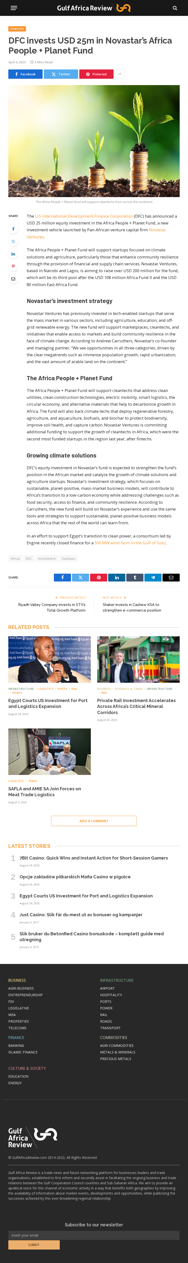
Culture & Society (27, 1068)
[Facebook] (13, 229)
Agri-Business (21, 988)
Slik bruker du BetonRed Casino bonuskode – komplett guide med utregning (92, 936)
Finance (16, 1037)
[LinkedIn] (13, 254)
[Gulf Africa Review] (94, 7)
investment (47, 558)
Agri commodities (117, 1045)
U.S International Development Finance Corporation (84, 216)
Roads (17, 692)
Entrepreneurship (25, 995)
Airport (107, 988)
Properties (18, 1021)
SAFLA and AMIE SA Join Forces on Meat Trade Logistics (44, 791)
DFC (29, 558)
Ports (62, 689)
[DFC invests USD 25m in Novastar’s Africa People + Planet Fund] (94, 141)
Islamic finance (22, 1052)
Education (18, 1076)
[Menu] (14, 7)
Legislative (18, 1008)
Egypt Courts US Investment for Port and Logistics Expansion (48, 703)
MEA (12, 1014)
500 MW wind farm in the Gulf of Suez (130, 543)
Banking (16, 1045)
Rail (74, 689)
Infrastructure (21, 689)
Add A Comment (94, 821)
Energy (15, 1083)
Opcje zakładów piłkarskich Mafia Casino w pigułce (75, 876)
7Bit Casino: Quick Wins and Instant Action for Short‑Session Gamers (94, 858)
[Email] (13, 279)
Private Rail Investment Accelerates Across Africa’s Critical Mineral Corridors (136, 706)
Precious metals (115, 1058)
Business (104, 689)
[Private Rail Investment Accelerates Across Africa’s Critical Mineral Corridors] (138, 659)
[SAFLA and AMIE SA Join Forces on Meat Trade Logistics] (49, 751)
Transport (110, 1028)
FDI (11, 1001)
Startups (17, 29)
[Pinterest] (13, 266)
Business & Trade (129, 689)
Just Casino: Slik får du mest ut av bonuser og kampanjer (81, 914)
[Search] (174, 7)
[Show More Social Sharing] (120, 74)
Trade (32, 781)
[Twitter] (13, 241)
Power (106, 1008)
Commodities (113, 1037)
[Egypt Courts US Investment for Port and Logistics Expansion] (49, 659)
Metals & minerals (117, 1052)
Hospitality (111, 995)
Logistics (45, 689)
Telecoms (17, 1028)
